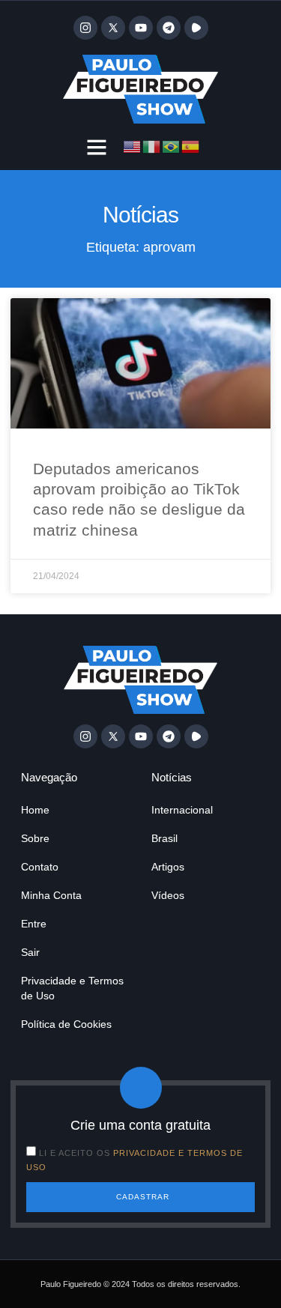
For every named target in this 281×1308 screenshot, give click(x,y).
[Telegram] (169, 28)
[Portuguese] (171, 145)
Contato (39, 867)
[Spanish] (191, 145)
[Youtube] (141, 28)
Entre (33, 924)
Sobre (35, 838)
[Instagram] (85, 28)
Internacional (182, 810)
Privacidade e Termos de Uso (72, 988)
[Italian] (152, 145)
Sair (30, 952)
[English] (132, 145)
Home (35, 810)
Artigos (167, 867)
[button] (96, 147)
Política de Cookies (66, 1024)
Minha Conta (51, 895)
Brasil (164, 838)
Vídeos (167, 895)
